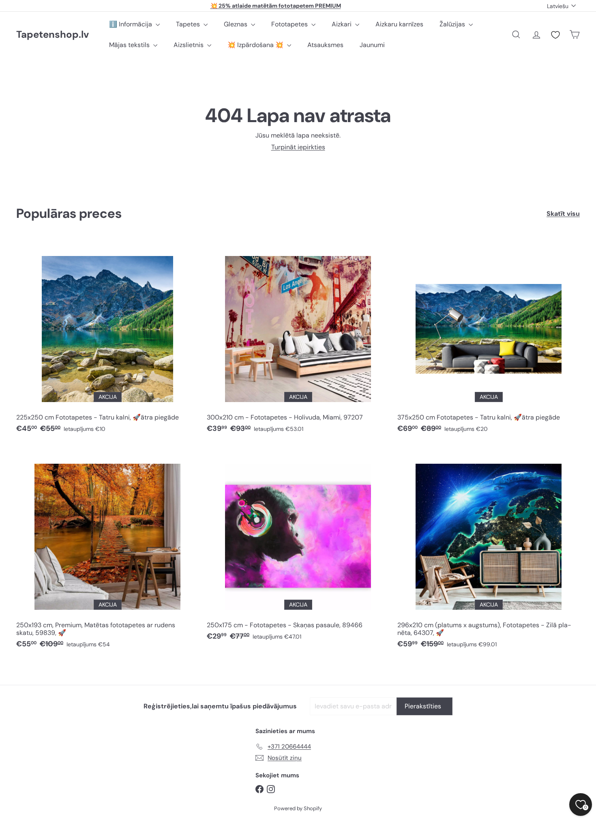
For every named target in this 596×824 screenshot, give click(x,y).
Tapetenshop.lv (52, 35)
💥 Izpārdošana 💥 (256, 45)
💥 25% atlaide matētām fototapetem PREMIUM (275, 5)
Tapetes (189, 24)
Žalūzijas (453, 24)
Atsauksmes (325, 45)
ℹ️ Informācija (131, 24)
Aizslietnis (189, 45)
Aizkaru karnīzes (399, 24)
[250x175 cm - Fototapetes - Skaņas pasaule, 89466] (298, 547)
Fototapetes (290, 24)
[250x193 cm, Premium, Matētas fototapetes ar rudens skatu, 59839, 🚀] (107, 551)
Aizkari (342, 24)
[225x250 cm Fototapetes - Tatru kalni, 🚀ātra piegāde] (107, 339)
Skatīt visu (563, 213)
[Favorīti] (555, 34)
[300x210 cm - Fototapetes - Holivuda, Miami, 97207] (298, 339)
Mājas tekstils (130, 45)
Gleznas (236, 24)
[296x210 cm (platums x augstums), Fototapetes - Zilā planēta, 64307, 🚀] (488, 551)
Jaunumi (372, 45)
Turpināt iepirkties (298, 147)
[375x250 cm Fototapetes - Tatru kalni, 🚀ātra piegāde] (488, 339)
